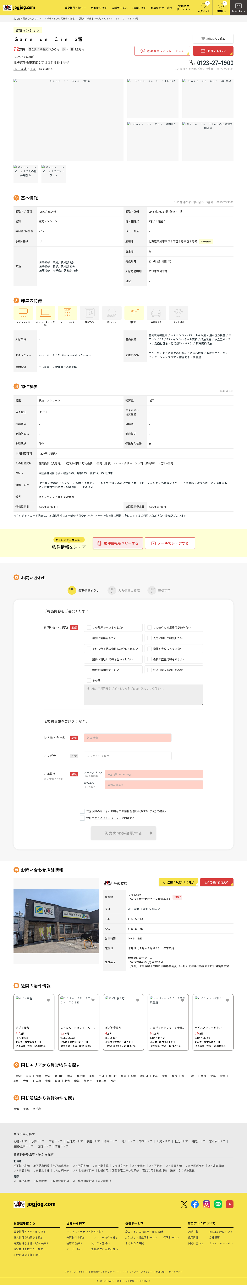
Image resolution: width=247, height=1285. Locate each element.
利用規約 (160, 1271)
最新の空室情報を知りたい (169, 659)
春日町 (112, 1076)
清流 (70, 1076)
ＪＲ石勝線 (155, 1165)
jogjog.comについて (221, 1232)
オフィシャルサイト (221, 1243)
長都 (55, 266)
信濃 (38, 1076)
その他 (96, 680)
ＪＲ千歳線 (138, 1165)
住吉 (48, 1076)
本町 (16, 1081)
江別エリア (56, 1141)
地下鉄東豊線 (61, 1165)
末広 (35, 62)
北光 (67, 1081)
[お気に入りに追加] (48, 1000)
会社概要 (214, 1237)
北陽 (213, 1076)
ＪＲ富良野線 (216, 1165)
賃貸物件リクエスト (183, 7)
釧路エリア (163, 1141)
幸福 (77, 1081)
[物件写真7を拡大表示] (53, 174)
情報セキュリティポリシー (105, 1271)
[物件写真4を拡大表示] (152, 141)
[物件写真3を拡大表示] (207, 98)
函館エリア (45, 1146)
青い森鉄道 (104, 1181)
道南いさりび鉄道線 (182, 1170)
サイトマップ (176, 1271)
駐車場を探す (74, 1243)
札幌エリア (20, 1141)
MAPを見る (206, 241)
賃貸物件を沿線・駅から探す (31, 1243)
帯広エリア (145, 1141)
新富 (133, 1076)
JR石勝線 (44, 270)
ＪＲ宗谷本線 (22, 1170)
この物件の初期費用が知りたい (172, 627)
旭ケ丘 (88, 1081)
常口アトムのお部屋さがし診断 (144, 1232)
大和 (26, 1081)
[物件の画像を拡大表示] (69, 120)
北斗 (155, 1076)
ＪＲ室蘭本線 (100, 1165)
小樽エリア (38, 1141)
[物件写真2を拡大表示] (152, 98)
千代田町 (101, 1081)
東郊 (92, 1076)
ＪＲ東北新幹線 (59, 1181)
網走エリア (199, 1141)
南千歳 (57, 270)
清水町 (144, 1076)
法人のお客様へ (100, 1243)
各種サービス (120, 7)
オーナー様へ (74, 1249)
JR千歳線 (20, 68)
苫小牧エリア (217, 1141)
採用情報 (193, 1237)
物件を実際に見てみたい (168, 649)
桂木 (174, 1076)
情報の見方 (226, 391)
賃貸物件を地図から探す (28, 1237)
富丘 (184, 1076)
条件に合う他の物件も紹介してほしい (115, 649)
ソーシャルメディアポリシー (137, 1271)
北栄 (222, 1076)
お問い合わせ (196, 1243)
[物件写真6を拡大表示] (26, 174)
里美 (123, 1076)
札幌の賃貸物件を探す (27, 1255)
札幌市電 (103, 1170)
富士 (193, 1076)
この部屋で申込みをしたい (108, 627)
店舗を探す (139, 7)
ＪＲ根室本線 (120, 1165)
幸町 (101, 1076)
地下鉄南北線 (22, 1165)
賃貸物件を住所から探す (28, 1249)
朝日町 (59, 1076)
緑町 (57, 1081)
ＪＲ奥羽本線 (22, 1181)
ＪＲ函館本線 (81, 1165)
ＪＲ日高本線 (174, 1165)
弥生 (114, 1081)
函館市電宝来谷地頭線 (125, 1170)
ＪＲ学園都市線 (194, 1165)
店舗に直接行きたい (104, 638)
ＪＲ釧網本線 (61, 1170)
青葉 (48, 1081)
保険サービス (171, 1237)
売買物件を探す (75, 1237)
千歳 (33, 68)
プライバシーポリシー (107, 818)
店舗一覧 (193, 1232)
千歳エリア (111, 1141)
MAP (178, 897)
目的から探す (99, 7)
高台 (203, 1076)
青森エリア (62, 1146)
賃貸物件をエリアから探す (30, 1232)
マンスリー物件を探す (104, 1237)
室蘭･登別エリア (24, 1146)
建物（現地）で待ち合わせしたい (112, 659)
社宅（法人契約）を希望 (168, 670)
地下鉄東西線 (41, 1165)
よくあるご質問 (134, 1243)
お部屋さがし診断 (161, 7)
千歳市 (27, 62)
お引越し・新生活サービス (141, 1237)
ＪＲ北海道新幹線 (83, 1170)
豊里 (164, 1076)
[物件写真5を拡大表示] (207, 141)
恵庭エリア (93, 1141)
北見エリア (181, 1141)
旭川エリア (128, 1141)
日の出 (37, 1081)
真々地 (81, 1076)
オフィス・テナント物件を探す (85, 1232)
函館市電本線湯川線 (154, 1170)
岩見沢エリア (75, 1141)
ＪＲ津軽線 (40, 1181)
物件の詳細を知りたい (105, 670)
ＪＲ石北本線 (41, 1170)
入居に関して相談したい (168, 638)
